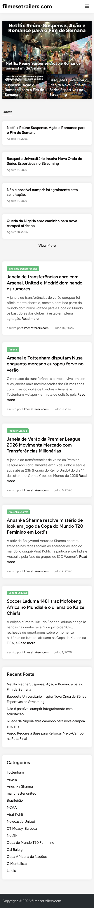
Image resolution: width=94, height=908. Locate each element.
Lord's (11, 871)
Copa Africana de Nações (27, 856)
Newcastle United (21, 821)
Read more (30, 318)
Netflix (12, 835)
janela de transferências (23, 268)
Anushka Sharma (18, 511)
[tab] (7, 111)
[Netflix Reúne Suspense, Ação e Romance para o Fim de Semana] (47, 47)
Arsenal (13, 349)
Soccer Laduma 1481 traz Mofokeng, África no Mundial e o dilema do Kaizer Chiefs (46, 607)
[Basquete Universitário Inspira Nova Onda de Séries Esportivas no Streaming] (69, 86)
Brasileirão (15, 800)
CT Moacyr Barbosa (22, 828)
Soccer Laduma (18, 592)
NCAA (12, 807)
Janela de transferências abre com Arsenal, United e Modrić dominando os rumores (44, 282)
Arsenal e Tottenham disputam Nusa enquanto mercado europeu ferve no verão (45, 364)
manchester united (21, 793)
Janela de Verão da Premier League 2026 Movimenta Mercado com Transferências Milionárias (43, 445)
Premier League (18, 430)
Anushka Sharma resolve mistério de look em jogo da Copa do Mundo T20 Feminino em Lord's (45, 526)
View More (47, 245)
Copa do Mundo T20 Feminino (30, 842)
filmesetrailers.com (27, 6)
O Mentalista (17, 864)
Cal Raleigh (15, 849)
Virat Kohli (15, 814)
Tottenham (15, 772)
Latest (7, 112)
